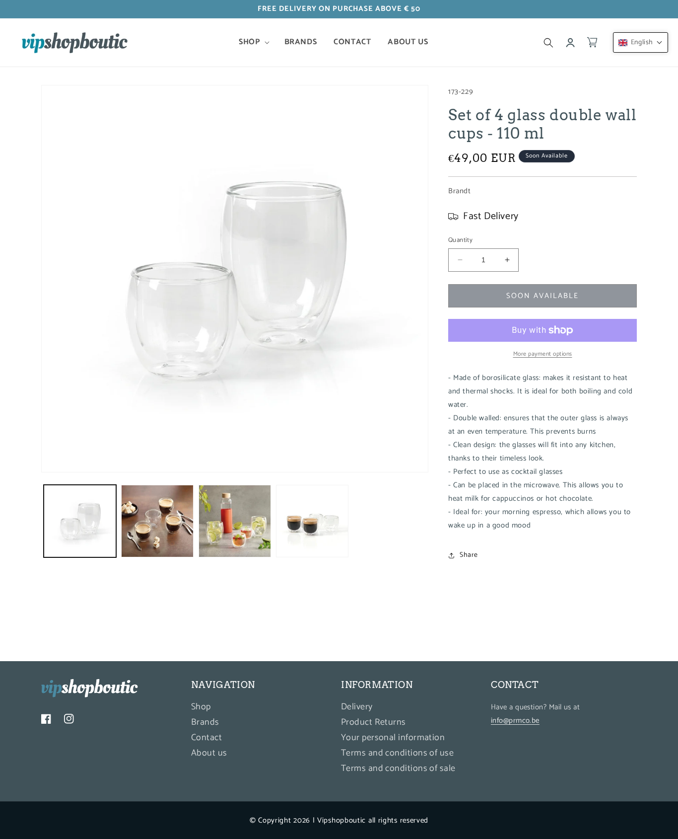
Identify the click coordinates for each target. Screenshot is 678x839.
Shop (201, 708)
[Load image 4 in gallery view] (312, 521)
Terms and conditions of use (397, 753)
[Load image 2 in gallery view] (157, 521)
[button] (253, 42)
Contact (206, 737)
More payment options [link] (542, 354)
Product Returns (373, 722)
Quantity (460, 240)
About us (209, 753)
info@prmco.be (515, 720)
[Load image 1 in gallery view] (80, 521)
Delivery (357, 708)
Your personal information (393, 737)
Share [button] (469, 555)
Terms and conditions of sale (398, 768)
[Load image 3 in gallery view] (235, 521)
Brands (205, 722)
